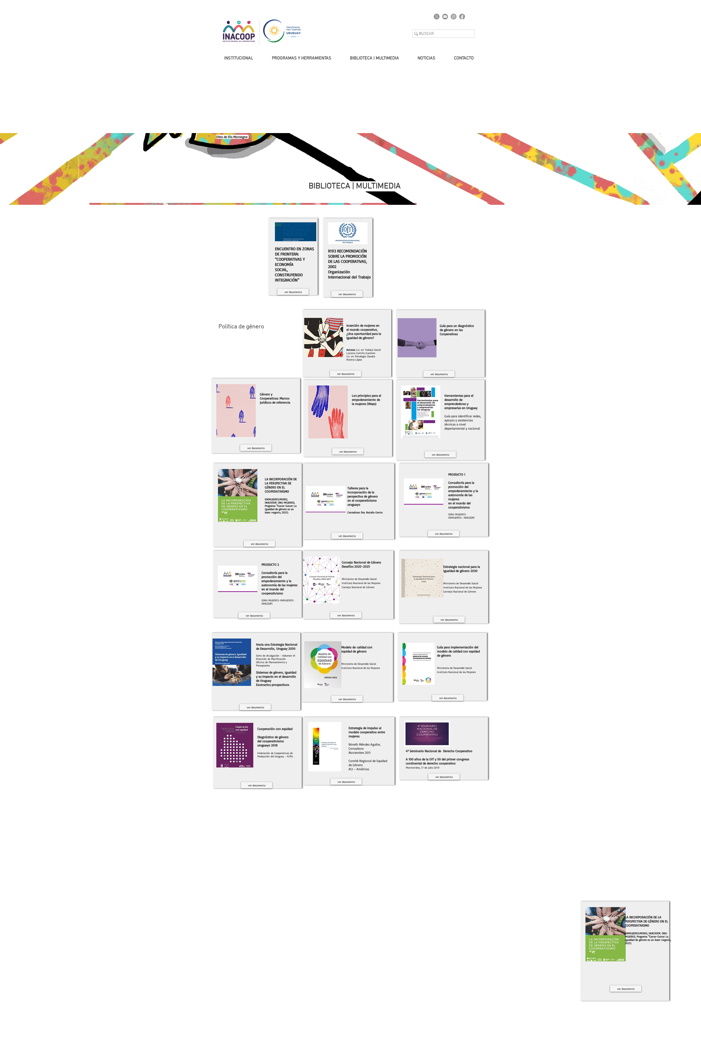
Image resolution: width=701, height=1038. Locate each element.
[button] (233, 58)
